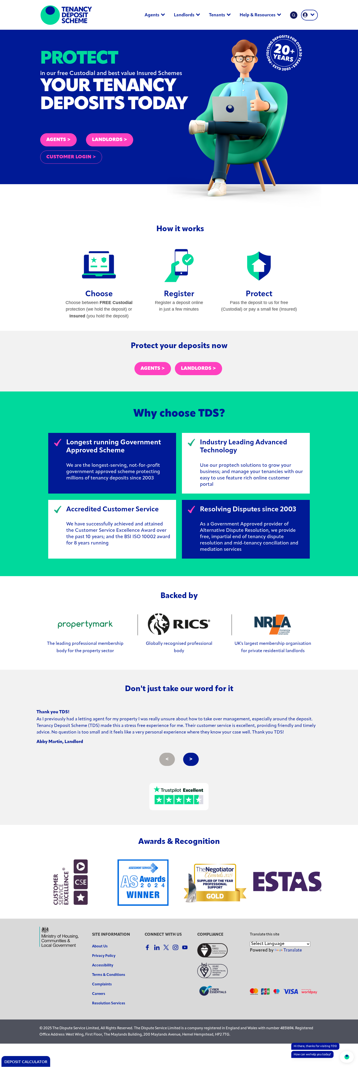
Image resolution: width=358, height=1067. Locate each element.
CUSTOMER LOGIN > (71, 157)
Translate (292, 950)
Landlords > (198, 368)
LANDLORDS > (109, 139)
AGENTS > (58, 139)
